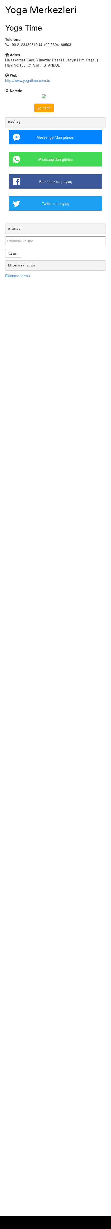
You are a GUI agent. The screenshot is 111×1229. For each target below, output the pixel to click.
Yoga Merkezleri (40, 10)
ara (15, 253)
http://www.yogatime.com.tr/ (27, 80)
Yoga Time (23, 27)
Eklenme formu (17, 275)
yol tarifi (44, 107)
